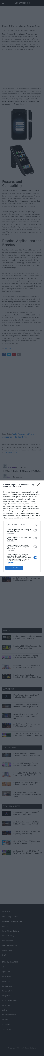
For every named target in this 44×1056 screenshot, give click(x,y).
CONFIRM (14, 568)
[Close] (39, 485)
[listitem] (22, 525)
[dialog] (22, 528)
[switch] (35, 530)
